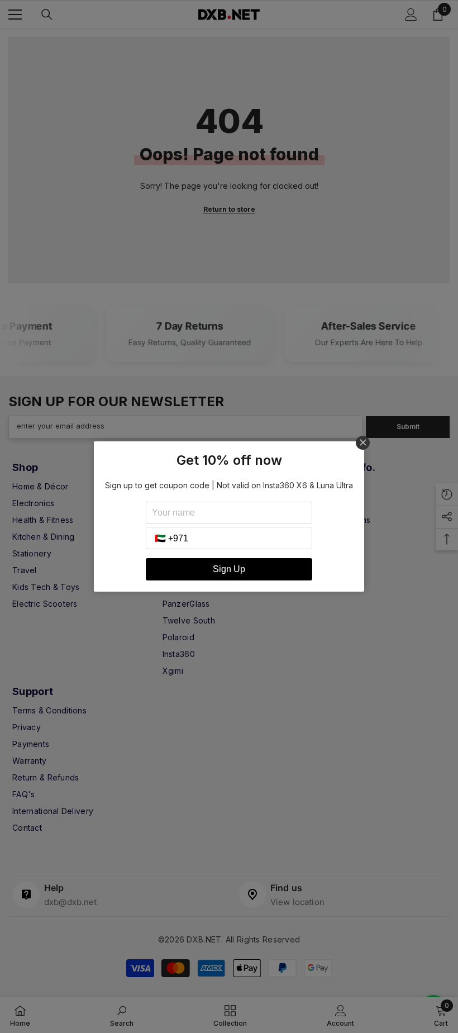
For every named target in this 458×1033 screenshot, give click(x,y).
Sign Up (229, 569)
